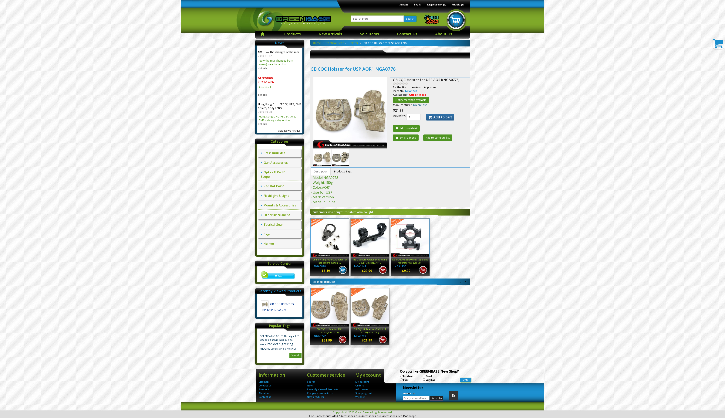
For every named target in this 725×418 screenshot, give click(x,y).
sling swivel (291, 348)
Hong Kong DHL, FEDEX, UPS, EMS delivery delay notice (279, 106)
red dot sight (276, 344)
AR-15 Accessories (320, 416)
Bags (266, 234)
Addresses (361, 389)
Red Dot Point (273, 186)
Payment (264, 389)
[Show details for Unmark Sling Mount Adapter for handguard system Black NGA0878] (330, 238)
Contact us (265, 397)
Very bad (430, 380)
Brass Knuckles (273, 153)
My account (362, 381)
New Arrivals (330, 33)
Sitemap (264, 381)
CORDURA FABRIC (269, 336)
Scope (274, 348)
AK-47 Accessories (343, 416)
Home (317, 43)
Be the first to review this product (415, 87)
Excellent (408, 376)
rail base (279, 340)
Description (321, 171)
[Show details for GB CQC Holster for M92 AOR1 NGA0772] (330, 307)
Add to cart (442, 117)
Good (429, 376)
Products (292, 33)
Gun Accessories (275, 163)
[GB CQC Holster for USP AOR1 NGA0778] (322, 157)
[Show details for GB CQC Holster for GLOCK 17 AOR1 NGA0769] (370, 307)
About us (264, 393)
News (310, 385)
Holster (353, 43)
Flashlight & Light (275, 196)
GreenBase (420, 105)
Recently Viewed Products (322, 389)
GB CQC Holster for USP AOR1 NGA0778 (277, 307)
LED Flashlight (287, 336)
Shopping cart (363, 393)
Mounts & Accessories (279, 205)
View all (295, 355)
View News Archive (289, 130)
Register (404, 4)
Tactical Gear (272, 225)
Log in (417, 4)
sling (281, 348)
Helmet (268, 244)
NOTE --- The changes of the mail (278, 52)
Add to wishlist (408, 128)
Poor (405, 380)
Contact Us (407, 33)
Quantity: (396, 115)
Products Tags (343, 171)
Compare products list (320, 393)
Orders (359, 385)
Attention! (266, 78)
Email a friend (407, 137)
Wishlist (360, 397)
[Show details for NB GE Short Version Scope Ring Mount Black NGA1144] (370, 238)
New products (315, 397)
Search (410, 18)
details (262, 68)
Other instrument (276, 215)
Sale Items (369, 33)
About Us (443, 33)
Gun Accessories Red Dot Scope (396, 416)
